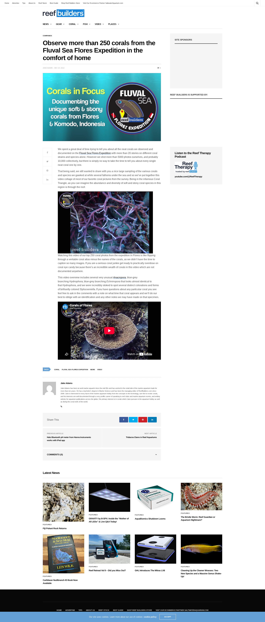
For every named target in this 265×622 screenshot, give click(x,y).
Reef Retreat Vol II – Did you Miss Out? (107, 570)
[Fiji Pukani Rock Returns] (63, 502)
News (46, 24)
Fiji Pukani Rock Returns (55, 528)
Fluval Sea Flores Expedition (95, 153)
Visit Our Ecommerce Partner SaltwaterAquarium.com (103, 3)
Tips (23, 3)
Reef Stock (42, 3)
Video (98, 24)
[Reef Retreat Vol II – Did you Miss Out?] (109, 549)
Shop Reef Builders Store (70, 3)
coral (57, 369)
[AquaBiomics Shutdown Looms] (155, 497)
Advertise (15, 3)
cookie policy (150, 617)
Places (112, 24)
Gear (59, 24)
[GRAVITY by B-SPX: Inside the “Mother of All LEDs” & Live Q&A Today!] (109, 497)
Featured (47, 524)
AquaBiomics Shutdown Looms (150, 518)
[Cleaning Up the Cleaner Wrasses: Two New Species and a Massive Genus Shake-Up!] (201, 549)
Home (7, 3)
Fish (85, 24)
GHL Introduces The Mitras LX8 (150, 570)
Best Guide (54, 3)
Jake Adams (48, 68)
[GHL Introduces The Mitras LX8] (155, 549)
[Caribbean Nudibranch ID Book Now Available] (63, 554)
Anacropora (119, 277)
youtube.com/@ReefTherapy (188, 176)
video (99, 369)
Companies (47, 36)
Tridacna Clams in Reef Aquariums (141, 437)
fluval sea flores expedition (75, 369)
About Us (32, 3)
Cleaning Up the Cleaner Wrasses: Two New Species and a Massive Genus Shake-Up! (201, 573)
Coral (72, 24)
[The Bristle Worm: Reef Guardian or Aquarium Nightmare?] (201, 496)
